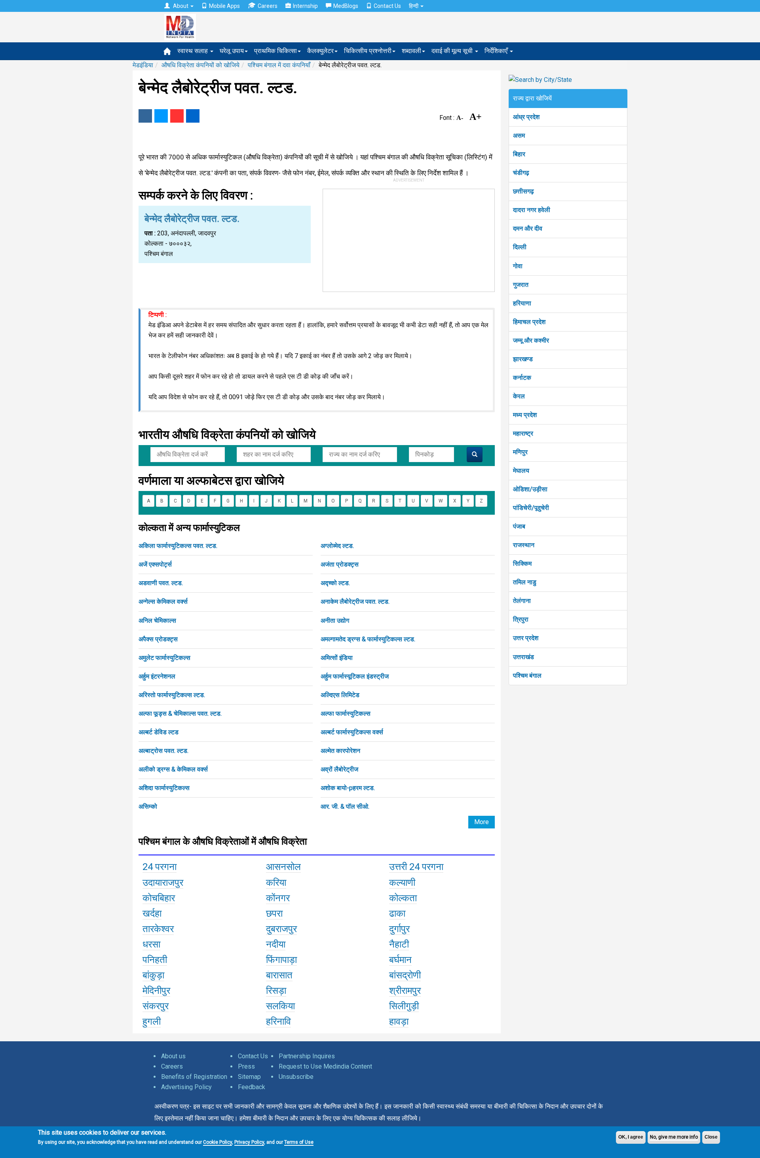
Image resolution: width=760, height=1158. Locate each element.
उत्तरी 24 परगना (416, 866)
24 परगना (159, 866)
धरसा (151, 944)
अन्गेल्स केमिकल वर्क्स (163, 601)
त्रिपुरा (520, 619)
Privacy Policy (249, 1142)
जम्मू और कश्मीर (531, 340)
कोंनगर (278, 898)
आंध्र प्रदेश (526, 117)
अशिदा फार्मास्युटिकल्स (164, 788)
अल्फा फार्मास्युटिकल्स (345, 713)
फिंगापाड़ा (281, 959)
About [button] (181, 6)
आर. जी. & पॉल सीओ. (345, 806)
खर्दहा (152, 913)
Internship (305, 6)
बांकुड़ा (153, 975)
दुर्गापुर (399, 928)
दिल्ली (519, 247)
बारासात (279, 975)
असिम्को (148, 806)
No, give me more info (674, 1137)
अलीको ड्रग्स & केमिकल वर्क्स (173, 769)
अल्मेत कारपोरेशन (340, 750)
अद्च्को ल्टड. (335, 583)
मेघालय (521, 470)
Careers (267, 6)
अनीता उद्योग (335, 620)
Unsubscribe (296, 1076)
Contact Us (387, 6)
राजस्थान (523, 545)
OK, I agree (630, 1137)
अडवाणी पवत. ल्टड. (161, 583)
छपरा (274, 913)
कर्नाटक (522, 377)
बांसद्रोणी (405, 975)
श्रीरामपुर (405, 990)
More (481, 822)
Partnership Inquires (307, 1056)
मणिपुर (520, 452)
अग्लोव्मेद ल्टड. (337, 546)
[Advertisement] (409, 238)
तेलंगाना (522, 601)
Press (246, 1066)
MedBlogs (345, 6)
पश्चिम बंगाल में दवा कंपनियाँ (279, 65)
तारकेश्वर (158, 928)
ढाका (397, 913)
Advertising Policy (186, 1087)
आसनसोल (283, 866)
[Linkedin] (193, 116)
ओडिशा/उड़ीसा (530, 489)
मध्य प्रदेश (525, 415)
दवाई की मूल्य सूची (452, 51)
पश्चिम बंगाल (527, 675)
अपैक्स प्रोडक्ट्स (158, 639)
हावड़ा (398, 1021)
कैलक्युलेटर (320, 51)
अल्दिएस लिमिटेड (340, 695)
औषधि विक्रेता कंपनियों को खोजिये (200, 65)
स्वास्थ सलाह (193, 51)
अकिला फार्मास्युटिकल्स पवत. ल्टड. (178, 546)
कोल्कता (403, 898)
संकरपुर (155, 1006)
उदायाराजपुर (162, 882)
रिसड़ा (276, 990)
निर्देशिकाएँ (496, 51)
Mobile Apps (224, 6)
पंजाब (519, 526)
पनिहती (154, 959)
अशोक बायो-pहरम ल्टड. (348, 788)
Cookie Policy (217, 1142)
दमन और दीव (527, 228)
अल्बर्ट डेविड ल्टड (159, 732)
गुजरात (520, 284)
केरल (519, 396)
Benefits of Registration (194, 1076)
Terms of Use (299, 1142)
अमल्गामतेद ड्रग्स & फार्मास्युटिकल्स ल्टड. (368, 639)
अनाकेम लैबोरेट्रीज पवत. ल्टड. (355, 601)
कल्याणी (402, 882)
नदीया (275, 944)
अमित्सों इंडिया (337, 657)
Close (711, 1137)
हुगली (151, 1021)
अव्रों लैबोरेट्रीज (339, 769)
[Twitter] (161, 116)
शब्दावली (411, 51)
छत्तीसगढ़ (523, 191)
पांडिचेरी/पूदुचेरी (531, 508)
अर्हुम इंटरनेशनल (157, 676)
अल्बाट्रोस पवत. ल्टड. (163, 750)
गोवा (517, 266)
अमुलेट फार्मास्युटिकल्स (164, 657)
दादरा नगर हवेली (531, 210)
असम (519, 135)
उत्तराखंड (523, 657)
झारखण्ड (523, 359)
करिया (276, 882)
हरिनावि (278, 1021)
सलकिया (280, 1006)
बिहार (519, 154)
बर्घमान (400, 959)
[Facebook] (145, 116)
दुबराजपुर (281, 928)
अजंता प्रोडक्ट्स (340, 564)
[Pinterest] (177, 116)
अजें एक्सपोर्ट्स (155, 564)
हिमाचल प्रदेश (529, 322)
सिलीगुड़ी (404, 1006)
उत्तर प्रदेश (525, 638)
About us (173, 1056)
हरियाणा (522, 303)
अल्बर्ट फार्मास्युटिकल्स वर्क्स (352, 732)
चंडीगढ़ (521, 172)
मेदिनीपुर (156, 990)
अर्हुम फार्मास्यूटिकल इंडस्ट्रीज (355, 676)
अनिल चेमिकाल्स (157, 620)
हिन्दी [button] (414, 6)
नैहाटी (399, 944)
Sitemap (249, 1076)
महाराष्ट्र (523, 433)
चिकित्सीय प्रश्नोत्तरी (367, 51)
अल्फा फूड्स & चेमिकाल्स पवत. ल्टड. (180, 713)
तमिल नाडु (524, 582)
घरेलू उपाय (232, 51)
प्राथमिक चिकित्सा (275, 51)
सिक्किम (522, 563)
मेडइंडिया (143, 65)
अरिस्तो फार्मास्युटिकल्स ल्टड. (172, 695)
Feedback (251, 1087)
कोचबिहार (158, 898)
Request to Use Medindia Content (325, 1066)
